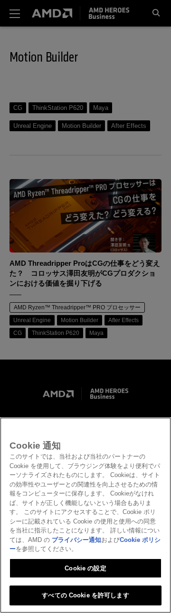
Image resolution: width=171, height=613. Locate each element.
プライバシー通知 (76, 539)
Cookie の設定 (85, 568)
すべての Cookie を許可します (85, 595)
